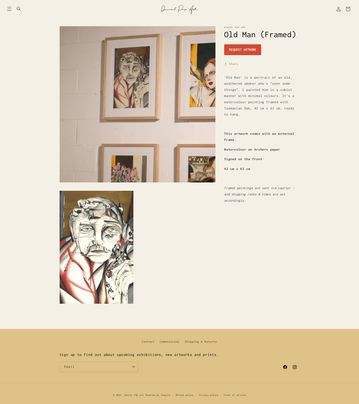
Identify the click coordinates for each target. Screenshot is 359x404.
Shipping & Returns (201, 341)
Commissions (170, 341)
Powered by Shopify (158, 395)
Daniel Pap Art (134, 395)
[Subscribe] (133, 367)
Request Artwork (242, 49)
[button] (9, 9)
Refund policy (185, 395)
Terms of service (235, 395)
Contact (148, 341)
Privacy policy (209, 395)
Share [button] (233, 64)
